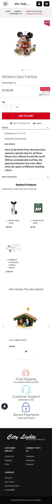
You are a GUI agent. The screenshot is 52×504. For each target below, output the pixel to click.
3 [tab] (26, 359)
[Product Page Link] (14, 217)
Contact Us (9, 456)
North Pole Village (34, 11)
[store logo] (22, 3)
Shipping (8, 460)
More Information (9, 177)
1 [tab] (18, 359)
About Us (8, 478)
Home (8, 11)
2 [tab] (22, 359)
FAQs (7, 464)
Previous (3, 326)
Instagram (30, 460)
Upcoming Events (12, 486)
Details (5, 128)
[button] (39, 3)
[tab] (26, 127)
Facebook (30, 456)
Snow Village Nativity (18, 340)
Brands (18, 11)
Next (49, 326)
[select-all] (32, 189)
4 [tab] (30, 359)
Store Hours (10, 482)
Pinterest (29, 464)
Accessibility (10, 490)
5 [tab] (34, 359)
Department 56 (16, 14)
